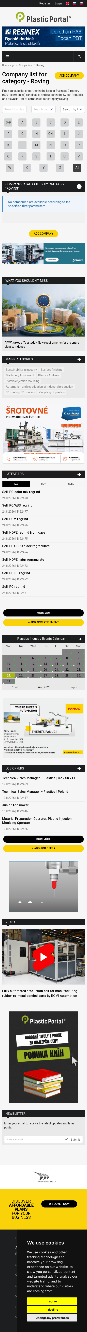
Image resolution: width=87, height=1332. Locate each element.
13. (46, 663)
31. (9, 681)
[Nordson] (43, 887)
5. (33, 658)
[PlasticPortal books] (43, 1057)
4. (21, 658)
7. (57, 658)
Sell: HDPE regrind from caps (24, 532)
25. (21, 675)
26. (33, 675)
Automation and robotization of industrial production (39, 386)
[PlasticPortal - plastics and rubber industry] (43, 17)
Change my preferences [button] (52, 1317)
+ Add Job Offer (43, 848)
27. (46, 675)
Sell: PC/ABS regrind (17, 505)
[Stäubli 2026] (43, 254)
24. (9, 675)
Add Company (69, 75)
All (77, 168)
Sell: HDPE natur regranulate (23, 560)
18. (21, 669)
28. (57, 675)
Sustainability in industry (21, 369)
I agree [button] (52, 1301)
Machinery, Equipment (20, 375)
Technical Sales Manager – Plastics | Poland (35, 792)
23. (79, 669)
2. (79, 652)
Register (44, 3)
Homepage (8, 65)
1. (67, 652)
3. (9, 658)
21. (57, 669)
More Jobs (44, 839)
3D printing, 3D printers (20, 392)
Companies (25, 65)
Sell (71, 483)
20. (46, 669)
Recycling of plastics (52, 392)
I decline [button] (52, 1309)
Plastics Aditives (48, 375)
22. (67, 669)
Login (58, 3)
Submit (75, 1139)
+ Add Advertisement (43, 622)
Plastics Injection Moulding (22, 381)
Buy (43, 483)
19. (33, 669)
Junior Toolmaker (15, 805)
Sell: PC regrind (13, 587)
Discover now (59, 1203)
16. (79, 663)
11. (21, 663)
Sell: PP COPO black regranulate (26, 546)
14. (57, 663)
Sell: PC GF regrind (16, 573)
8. (67, 658)
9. (79, 658)
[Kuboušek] (43, 434)
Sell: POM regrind (15, 519)
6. (46, 658)
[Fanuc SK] (43, 728)
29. (67, 675)
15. (67, 663)
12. (33, 663)
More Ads (44, 612)
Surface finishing (52, 369)
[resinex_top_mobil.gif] (43, 37)
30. (79, 675)
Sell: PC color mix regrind (21, 492)
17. (9, 669)
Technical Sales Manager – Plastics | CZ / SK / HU (39, 778)
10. (9, 663)
